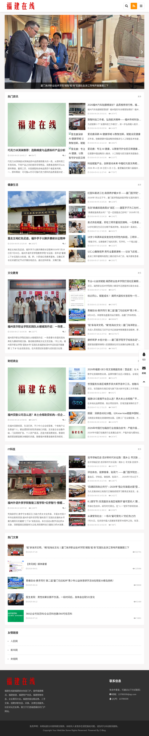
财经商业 (13, 361)
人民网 (14, 641)
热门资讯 (13, 96)
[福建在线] (21, 6)
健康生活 (13, 184)
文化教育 (13, 273)
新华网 (14, 650)
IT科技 (11, 449)
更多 (139, 97)
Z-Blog (103, 730)
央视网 (14, 659)
